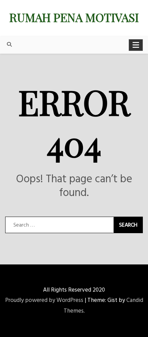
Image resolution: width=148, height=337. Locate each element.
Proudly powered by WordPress (44, 300)
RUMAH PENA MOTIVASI (74, 17)
